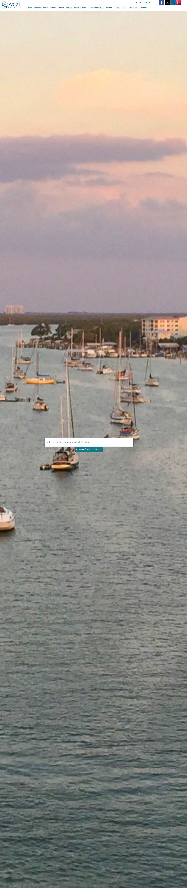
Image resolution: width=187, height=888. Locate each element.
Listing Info (132, 8)
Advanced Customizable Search (89, 449)
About (116, 8)
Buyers (61, 8)
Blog (124, 8)
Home (29, 8)
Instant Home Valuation (76, 8)
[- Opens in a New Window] (161, 2)
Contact (143, 8)
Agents (109, 8)
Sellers (53, 8)
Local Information (96, 8)
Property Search (41, 8)
